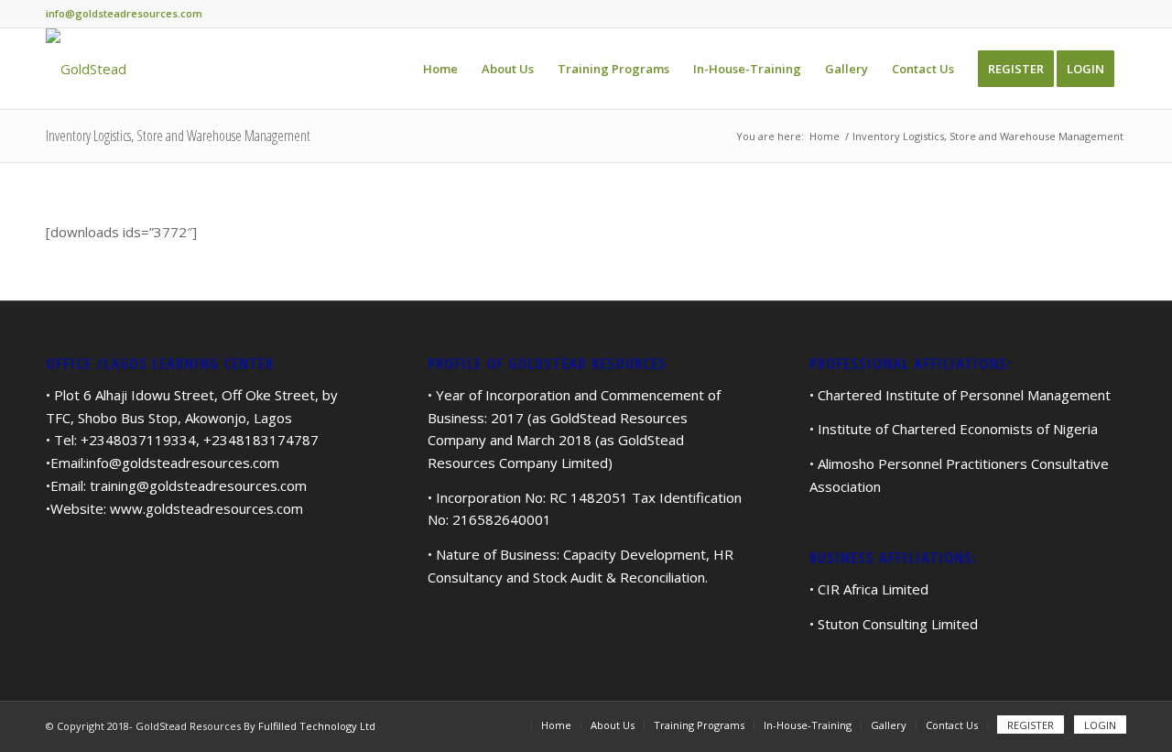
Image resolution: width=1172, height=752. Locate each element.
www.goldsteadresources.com (206, 508)
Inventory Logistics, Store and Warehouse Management (178, 135)
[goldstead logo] (86, 68)
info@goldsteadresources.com (182, 462)
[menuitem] (440, 68)
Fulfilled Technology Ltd (316, 726)
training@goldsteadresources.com (198, 485)
